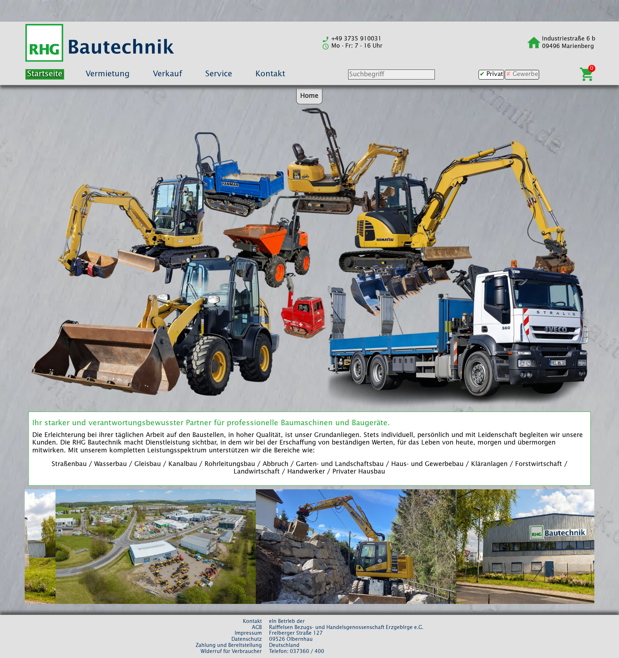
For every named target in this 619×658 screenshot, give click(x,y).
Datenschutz (246, 639)
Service (218, 74)
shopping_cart (587, 74)
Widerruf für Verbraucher (231, 651)
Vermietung (108, 74)
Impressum (248, 633)
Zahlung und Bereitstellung (229, 645)
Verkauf (167, 74)
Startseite (44, 74)
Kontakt (270, 74)
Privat (494, 74)
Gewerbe (525, 74)
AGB (257, 627)
